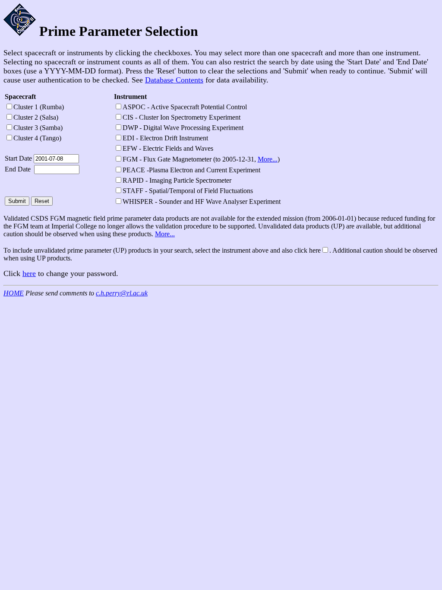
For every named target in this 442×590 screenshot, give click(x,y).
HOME (13, 293)
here (29, 273)
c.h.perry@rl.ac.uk (122, 293)
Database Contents (174, 80)
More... (268, 159)
